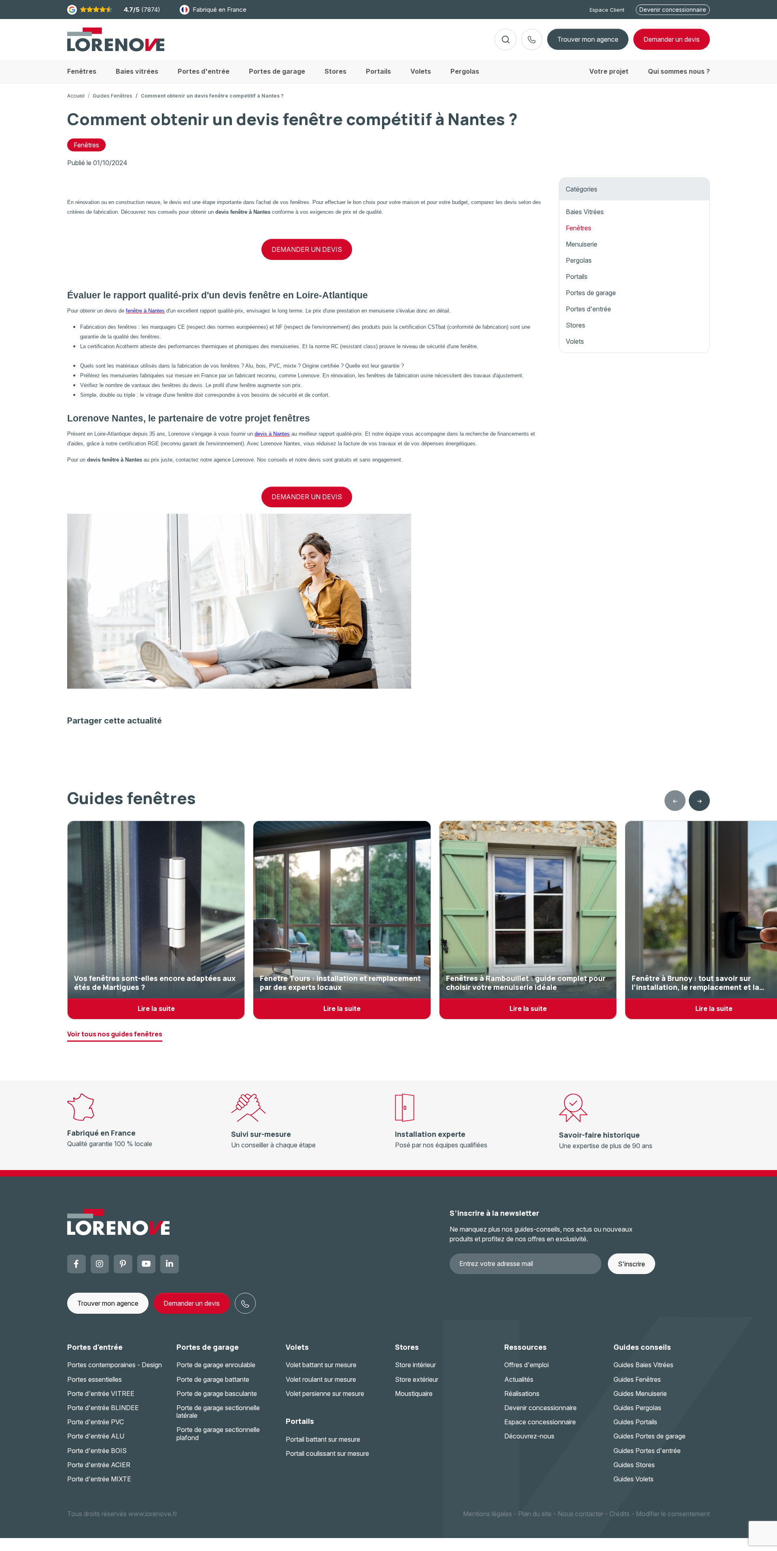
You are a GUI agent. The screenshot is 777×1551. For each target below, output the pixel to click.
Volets (575, 341)
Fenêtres (86, 145)
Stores (575, 325)
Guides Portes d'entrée (647, 1451)
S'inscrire (631, 1264)
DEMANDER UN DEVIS (307, 249)
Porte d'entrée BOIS (97, 1451)
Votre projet (608, 71)
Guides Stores (634, 1465)
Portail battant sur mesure (323, 1439)
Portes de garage (591, 293)
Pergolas (579, 260)
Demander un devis (191, 1303)
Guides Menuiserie (640, 1393)
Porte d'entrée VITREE (100, 1393)
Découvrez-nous (529, 1436)
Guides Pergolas (637, 1408)
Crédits (619, 1514)
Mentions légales (487, 1514)
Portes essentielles (94, 1379)
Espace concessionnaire (540, 1422)
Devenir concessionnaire (672, 9)
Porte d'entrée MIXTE (99, 1479)
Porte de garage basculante (216, 1393)
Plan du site (535, 1514)
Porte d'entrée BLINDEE (103, 1408)
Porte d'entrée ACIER (98, 1465)
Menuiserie (581, 244)
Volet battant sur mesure (321, 1365)
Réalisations (521, 1393)
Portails (577, 276)
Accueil (76, 96)
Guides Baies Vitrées (643, 1365)
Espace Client (607, 9)
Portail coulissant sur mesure (327, 1453)
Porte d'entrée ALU (95, 1436)
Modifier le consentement (673, 1514)
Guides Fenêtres (112, 96)
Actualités (518, 1379)
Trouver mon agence (587, 39)
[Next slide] (699, 800)
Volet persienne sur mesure (325, 1393)
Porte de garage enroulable (215, 1365)
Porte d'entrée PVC (95, 1422)
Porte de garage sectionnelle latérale (218, 1411)
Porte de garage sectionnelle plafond (218, 1433)
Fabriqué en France (219, 9)
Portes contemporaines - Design (114, 1365)
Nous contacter (580, 1514)
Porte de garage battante (212, 1379)
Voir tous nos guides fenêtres (114, 1034)
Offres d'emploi (526, 1365)
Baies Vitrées (585, 212)
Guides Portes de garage (650, 1436)
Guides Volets (634, 1479)
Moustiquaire (414, 1393)
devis (671, 39)
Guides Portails (635, 1422)
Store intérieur (415, 1365)
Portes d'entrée (588, 309)
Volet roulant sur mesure (321, 1379)
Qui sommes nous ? (679, 71)
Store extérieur (416, 1379)
